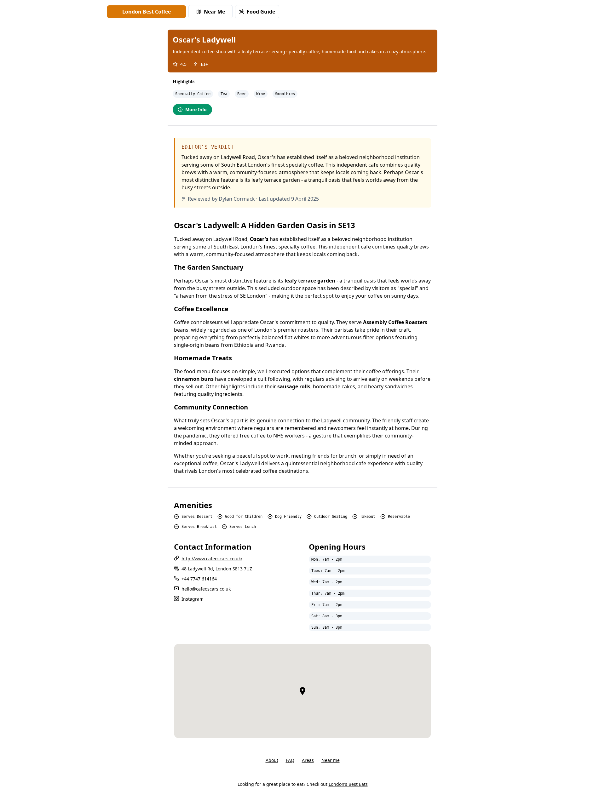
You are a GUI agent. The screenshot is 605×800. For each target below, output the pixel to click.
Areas (308, 760)
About (272, 760)
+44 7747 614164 (199, 579)
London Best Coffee (146, 11)
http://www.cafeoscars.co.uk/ (212, 559)
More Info (196, 109)
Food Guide (261, 11)
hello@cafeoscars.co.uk (206, 589)
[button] (302, 691)
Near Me (214, 11)
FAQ (290, 760)
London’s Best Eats (348, 784)
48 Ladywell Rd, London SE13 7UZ (217, 569)
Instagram (193, 599)
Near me (330, 760)
